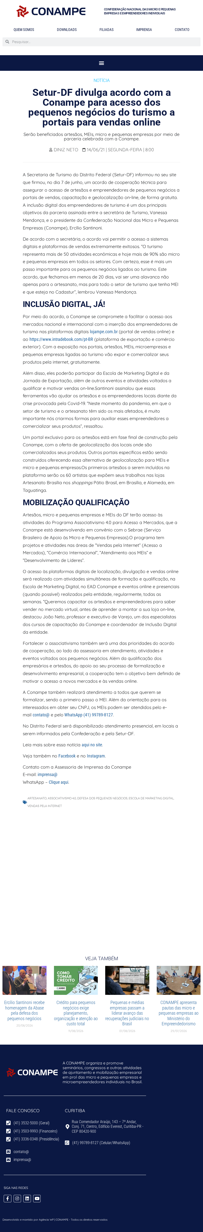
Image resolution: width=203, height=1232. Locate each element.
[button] (102, 63)
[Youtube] (37, 1199)
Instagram (96, 755)
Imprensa (144, 29)
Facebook (67, 755)
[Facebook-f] (7, 1199)
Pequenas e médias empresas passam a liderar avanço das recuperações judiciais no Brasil (127, 1013)
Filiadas (107, 29)
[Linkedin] (27, 1199)
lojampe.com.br (104, 331)
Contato (182, 29)
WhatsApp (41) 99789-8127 (88, 714)
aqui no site (92, 744)
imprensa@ (47, 774)
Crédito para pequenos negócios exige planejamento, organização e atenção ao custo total (76, 1013)
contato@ (41, 714)
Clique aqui (58, 782)
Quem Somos (24, 29)
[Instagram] (17, 1199)
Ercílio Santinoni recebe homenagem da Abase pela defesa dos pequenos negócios (24, 1010)
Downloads (67, 29)
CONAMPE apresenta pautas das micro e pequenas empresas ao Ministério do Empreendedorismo (179, 1013)
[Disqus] (101, 876)
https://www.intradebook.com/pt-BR (61, 339)
